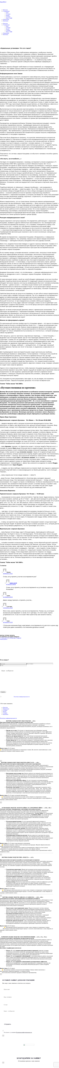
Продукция (6, 33)
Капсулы (5, 23)
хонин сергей (13, 583)
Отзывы (8, 27)
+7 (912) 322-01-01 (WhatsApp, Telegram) (10, 638)
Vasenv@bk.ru (3, 639)
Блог (7, 26)
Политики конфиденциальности (22, 696)
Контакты (5, 34)
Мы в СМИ (9, 31)
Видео (7, 29)
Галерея (8, 30)
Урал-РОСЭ (3, 2)
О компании (6, 25)
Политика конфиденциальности (8, 718)
